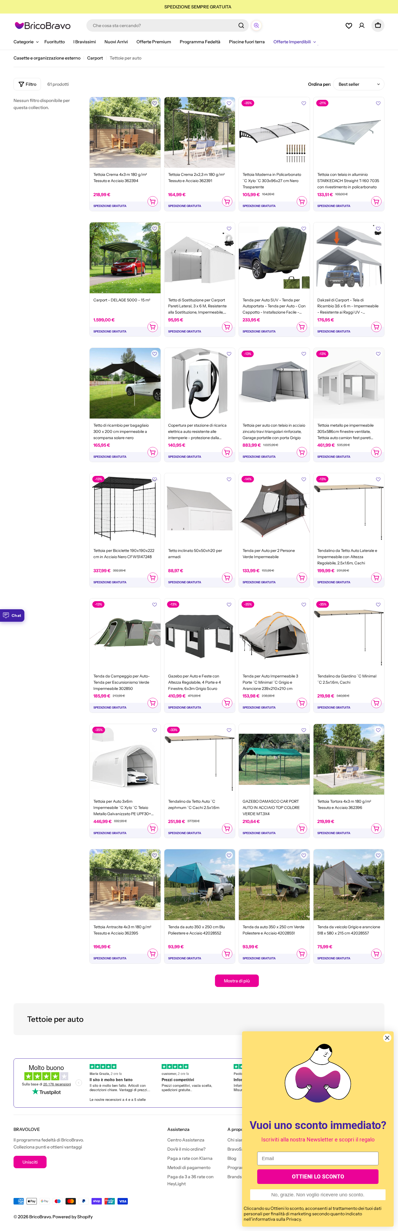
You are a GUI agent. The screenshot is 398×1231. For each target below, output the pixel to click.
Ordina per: (319, 84)
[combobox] (167, 25)
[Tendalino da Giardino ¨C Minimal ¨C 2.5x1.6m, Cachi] (349, 633)
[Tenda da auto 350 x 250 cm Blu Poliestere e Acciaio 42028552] (199, 884)
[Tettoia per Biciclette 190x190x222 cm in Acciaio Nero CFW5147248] (125, 508)
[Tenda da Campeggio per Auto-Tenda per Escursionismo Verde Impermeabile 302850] (125, 633)
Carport (95, 58)
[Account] (361, 25)
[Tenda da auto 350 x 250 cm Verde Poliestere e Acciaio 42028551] (274, 884)
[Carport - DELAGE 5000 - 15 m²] (125, 257)
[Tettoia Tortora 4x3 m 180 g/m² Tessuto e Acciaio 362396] (349, 759)
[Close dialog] (387, 1037)
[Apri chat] (256, 25)
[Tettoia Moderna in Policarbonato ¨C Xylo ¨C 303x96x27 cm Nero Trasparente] (274, 132)
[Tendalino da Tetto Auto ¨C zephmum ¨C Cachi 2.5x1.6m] (199, 759)
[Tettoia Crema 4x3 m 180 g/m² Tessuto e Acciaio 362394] (125, 132)
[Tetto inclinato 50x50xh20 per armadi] (199, 508)
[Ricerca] (241, 25)
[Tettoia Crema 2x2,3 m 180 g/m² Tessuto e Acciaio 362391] (199, 132)
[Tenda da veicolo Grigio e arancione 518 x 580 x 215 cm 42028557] (349, 884)
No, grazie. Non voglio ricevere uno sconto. (317, 1194)
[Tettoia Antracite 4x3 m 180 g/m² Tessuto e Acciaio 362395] (125, 884)
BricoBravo (40, 1216)
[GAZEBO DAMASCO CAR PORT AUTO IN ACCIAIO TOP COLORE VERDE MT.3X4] (274, 759)
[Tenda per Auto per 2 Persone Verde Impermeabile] (274, 508)
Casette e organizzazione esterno (47, 58)
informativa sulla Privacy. (277, 1219)
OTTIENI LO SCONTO (318, 1176)
